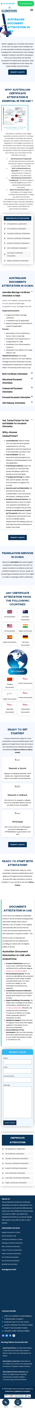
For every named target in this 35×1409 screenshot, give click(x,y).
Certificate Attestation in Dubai (12, 1239)
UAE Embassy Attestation (13, 403)
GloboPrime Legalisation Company (17, 1391)
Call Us (6, 1407)
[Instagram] (14, 1335)
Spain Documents (9, 642)
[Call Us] (5, 1402)
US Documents (9, 631)
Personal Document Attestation (16, 397)
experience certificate (14, 971)
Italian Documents (9, 699)
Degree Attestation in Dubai (11, 1232)
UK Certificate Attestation (10, 1257)
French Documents (25, 683)
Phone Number (8, 1076)
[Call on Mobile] (18, 1402)
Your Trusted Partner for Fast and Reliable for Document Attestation (15, 423)
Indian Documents (25, 631)
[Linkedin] (10, 1335)
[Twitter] (6, 1335)
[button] (17, 294)
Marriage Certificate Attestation (12, 1243)
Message (6, 1085)
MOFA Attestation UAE (9, 1236)
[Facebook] (3, 1335)
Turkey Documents (25, 697)
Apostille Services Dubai (9, 1264)
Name (5, 1058)
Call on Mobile (17, 1407)
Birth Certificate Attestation (15, 374)
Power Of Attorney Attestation (12, 1250)
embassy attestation (13, 1008)
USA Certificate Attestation (11, 1261)
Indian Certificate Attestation (11, 1254)
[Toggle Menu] (31, 9)
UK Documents (9, 617)
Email (5, 1067)
